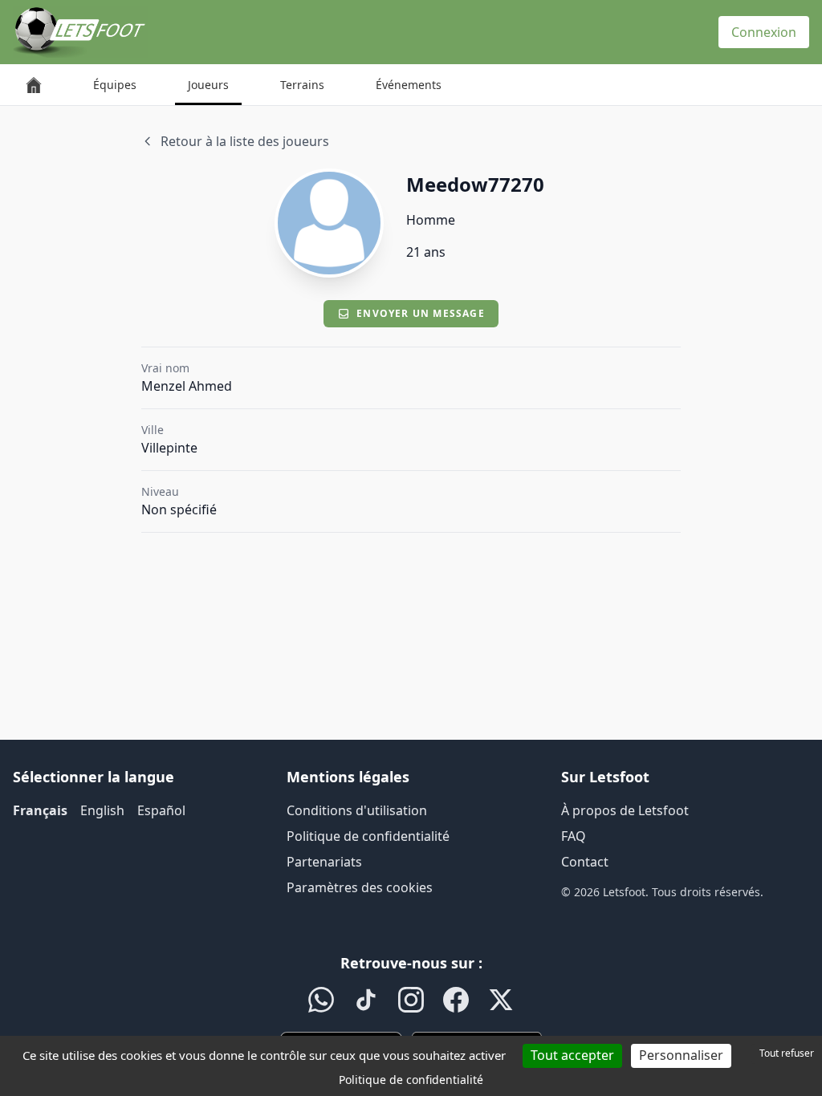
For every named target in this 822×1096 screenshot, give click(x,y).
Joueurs (208, 84)
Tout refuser (786, 1053)
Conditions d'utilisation (357, 810)
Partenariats (324, 862)
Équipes (114, 84)
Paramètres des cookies (360, 887)
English (102, 810)
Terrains (302, 84)
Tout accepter (572, 1055)
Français (40, 810)
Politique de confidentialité (368, 836)
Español (161, 810)
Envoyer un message (420, 313)
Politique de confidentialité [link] (411, 1079)
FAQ (573, 836)
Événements (409, 84)
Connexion (763, 32)
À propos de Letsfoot (625, 810)
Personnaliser (681, 1055)
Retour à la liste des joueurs (245, 141)
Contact (584, 862)
